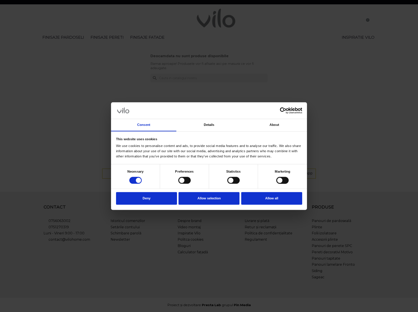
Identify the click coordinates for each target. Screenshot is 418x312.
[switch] (184, 180)
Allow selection (209, 198)
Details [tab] (209, 125)
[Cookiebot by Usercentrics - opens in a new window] (283, 110)
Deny (146, 198)
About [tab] (274, 125)
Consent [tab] (143, 125)
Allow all (271, 198)
